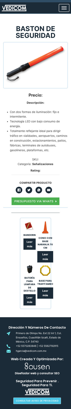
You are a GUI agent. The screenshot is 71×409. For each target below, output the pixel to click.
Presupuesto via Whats (33, 201)
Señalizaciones (42, 164)
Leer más (30, 244)
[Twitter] (29, 190)
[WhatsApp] (39, 190)
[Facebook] (19, 190)
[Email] (48, 190)
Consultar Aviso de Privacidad (37, 400)
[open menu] (64, 8)
